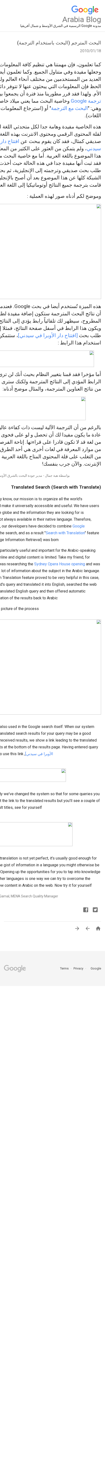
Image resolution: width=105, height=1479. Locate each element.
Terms (64, 968)
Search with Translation (65, 533)
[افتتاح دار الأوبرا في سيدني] (48, 335)
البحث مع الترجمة (69, 108)
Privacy (78, 968)
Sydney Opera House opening (59, 564)
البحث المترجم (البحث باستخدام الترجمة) (59, 43)
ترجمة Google (86, 101)
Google (94, 968)
